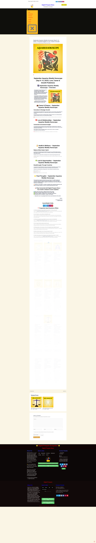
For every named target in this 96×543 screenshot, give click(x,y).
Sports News (30, 15)
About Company (44, 489)
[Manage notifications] (94, 541)
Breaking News (43, 453)
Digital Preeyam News (47, 191)
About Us (29, 21)
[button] (48, 9)
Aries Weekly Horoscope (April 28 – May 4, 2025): (48, 409)
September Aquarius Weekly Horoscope (42, 220)
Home (29, 12)
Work (49, 487)
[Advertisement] (48, 138)
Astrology (29, 19)
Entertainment (30, 17)
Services (46, 487)
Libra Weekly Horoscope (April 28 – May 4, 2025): (36, 409)
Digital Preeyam (60, 200)
